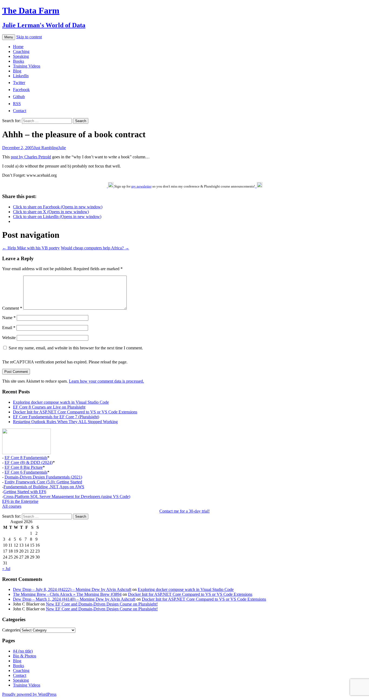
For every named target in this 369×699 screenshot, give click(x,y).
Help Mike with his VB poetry (31, 248)
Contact (19, 675)
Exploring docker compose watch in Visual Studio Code (61, 402)
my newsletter (141, 186)
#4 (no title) (23, 651)
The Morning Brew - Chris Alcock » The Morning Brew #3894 (67, 594)
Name (9, 317)
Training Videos (26, 66)
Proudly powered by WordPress (29, 694)
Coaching (21, 51)
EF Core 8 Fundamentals (26, 457)
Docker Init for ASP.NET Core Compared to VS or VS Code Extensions (75, 412)
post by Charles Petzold (31, 157)
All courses (11, 506)
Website (9, 337)
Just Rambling (46, 147)
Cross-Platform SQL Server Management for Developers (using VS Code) (67, 496)
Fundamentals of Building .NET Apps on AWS (44, 486)
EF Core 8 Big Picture (24, 467)
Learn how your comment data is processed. (106, 381)
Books (18, 61)
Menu (8, 37)
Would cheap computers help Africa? (95, 248)
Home (18, 46)
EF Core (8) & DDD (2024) (29, 462)
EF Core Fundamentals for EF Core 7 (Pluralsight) (56, 416)
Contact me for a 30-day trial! (184, 511)
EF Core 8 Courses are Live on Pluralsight (49, 407)
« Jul (6, 568)
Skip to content (29, 37)
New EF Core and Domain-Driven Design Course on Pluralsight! (102, 604)
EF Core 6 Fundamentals (26, 472)
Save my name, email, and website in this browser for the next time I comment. (76, 348)
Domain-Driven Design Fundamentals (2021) (43, 477)
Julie (62, 147)
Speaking (21, 56)
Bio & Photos (24, 656)
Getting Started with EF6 (25, 491)
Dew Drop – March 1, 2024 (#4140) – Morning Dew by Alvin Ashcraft (74, 599)
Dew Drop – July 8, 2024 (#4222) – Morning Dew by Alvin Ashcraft (72, 589)
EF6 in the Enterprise (20, 501)
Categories (11, 630)
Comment (12, 308)
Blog (17, 71)
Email (8, 327)
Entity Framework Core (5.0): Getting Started (43, 482)
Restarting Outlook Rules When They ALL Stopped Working (65, 421)
